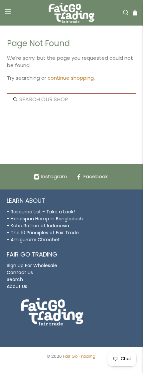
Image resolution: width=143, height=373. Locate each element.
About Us (17, 286)
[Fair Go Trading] (71, 13)
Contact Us (20, 272)
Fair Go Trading (79, 356)
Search (15, 279)
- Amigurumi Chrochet (33, 239)
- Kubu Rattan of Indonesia (38, 225)
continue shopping (71, 77)
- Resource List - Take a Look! (41, 211)
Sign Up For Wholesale (32, 265)
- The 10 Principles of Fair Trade (43, 232)
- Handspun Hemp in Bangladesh (45, 218)
